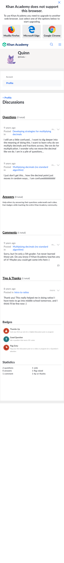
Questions (9, 117)
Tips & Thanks (12, 278)
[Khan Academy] (14, 44)
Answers (8, 196)
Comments (10, 232)
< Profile (7, 98)
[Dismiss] (59, 2)
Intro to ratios (21, 292)
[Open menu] (60, 44)
